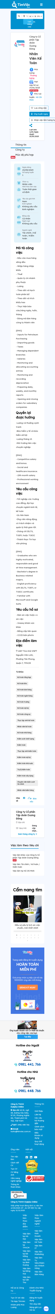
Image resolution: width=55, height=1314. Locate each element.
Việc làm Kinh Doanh (38, 1233)
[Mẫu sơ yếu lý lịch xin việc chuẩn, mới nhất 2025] (27, 908)
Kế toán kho (22, 683)
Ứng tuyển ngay (40, 114)
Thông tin (20, 144)
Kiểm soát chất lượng (25, 739)
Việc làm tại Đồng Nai (26, 1271)
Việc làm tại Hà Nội (26, 1236)
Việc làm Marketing (39, 1253)
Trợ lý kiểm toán (23, 770)
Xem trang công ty (26, 834)
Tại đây (27, 1036)
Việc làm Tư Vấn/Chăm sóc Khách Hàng (39, 1263)
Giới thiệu (39, 1111)
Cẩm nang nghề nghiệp (16, 1179)
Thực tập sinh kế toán (25, 720)
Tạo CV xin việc (18, 1298)
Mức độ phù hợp (22, 155)
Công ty (20, 149)
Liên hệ (38, 1114)
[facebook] (27, 1157)
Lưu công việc (40, 108)
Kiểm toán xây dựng (25, 776)
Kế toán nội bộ (23, 708)
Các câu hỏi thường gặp (39, 1120)
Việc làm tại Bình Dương (26, 1262)
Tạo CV (14, 1169)
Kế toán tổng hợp (24, 677)
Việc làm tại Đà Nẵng (26, 1253)
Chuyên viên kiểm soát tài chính (26, 783)
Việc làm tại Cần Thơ (26, 1280)
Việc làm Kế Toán (38, 1240)
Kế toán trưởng (23, 702)
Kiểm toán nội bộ (24, 757)
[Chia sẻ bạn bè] (30, 125)
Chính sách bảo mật (39, 1128)
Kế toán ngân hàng (24, 696)
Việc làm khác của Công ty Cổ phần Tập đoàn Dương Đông (26, 857)
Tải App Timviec (18, 1301)
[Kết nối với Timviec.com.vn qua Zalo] (46, 1309)
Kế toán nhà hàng (24, 733)
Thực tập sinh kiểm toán (26, 751)
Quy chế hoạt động (39, 1142)
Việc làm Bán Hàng (39, 1273)
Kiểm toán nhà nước (25, 763)
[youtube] (36, 1157)
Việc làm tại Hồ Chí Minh (23, 871)
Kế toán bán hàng (24, 690)
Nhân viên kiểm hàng (25, 790)
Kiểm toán (21, 745)
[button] (16, 935)
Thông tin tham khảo (15, 1185)
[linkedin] (31, 1157)
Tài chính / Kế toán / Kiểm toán (29, 236)
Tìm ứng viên (35, 1304)
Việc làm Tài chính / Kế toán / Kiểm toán (26, 865)
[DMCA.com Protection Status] (32, 1166)
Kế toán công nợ (23, 714)
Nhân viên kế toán (24, 727)
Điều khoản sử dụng (39, 1135)
